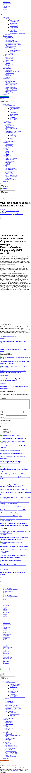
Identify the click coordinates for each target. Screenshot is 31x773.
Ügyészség (12, 30)
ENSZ (8, 63)
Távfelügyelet (9, 37)
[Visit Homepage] (4, 14)
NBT (4, 608)
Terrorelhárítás (13, 31)
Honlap (2, 417)
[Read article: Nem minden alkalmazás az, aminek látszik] (15, 542)
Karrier (8, 34)
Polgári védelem (14, 27)
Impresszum (6, 4)
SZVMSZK (6, 605)
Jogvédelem (9, 85)
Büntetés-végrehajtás (15, 20)
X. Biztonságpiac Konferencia (10, 589)
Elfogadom (3, 772)
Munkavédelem (10, 54)
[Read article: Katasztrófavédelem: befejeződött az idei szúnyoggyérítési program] (15, 375)
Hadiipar (5, 56)
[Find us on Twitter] (0, 13)
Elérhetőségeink (7, 3)
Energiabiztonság (10, 81)
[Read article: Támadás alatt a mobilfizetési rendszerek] (15, 560)
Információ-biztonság (15, 50)
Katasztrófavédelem (14, 21)
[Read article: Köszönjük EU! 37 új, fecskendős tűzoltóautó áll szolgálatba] (15, 383)
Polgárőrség (9, 70)
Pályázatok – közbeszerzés (13, 71)
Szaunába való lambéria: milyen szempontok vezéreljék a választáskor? (14, 502)
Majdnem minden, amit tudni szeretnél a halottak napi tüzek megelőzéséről (13, 371)
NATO (8, 65)
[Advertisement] (15, 307)
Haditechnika (9, 57)
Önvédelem (9, 91)
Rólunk (5, 7)
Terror (7, 67)
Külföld (5, 61)
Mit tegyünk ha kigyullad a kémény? (12, 454)
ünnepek (14, 336)
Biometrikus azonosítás (12, 41)
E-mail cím (2, 414)
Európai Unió (9, 64)
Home (1, 199)
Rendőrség (12, 28)
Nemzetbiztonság (14, 26)
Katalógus (5, 94)
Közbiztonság (6, 78)
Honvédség (6, 646)
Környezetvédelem (11, 87)
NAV (11, 24)
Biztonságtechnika (7, 36)
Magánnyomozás (10, 74)
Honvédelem (9, 58)
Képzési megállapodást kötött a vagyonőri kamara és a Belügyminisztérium (13, 485)
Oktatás (8, 77)
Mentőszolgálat (13, 23)
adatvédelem (15, 770)
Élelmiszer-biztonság (11, 83)
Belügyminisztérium (11, 19)
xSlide (17, 211)
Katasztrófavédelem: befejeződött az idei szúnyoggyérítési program (13, 379)
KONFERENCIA (4, 97)
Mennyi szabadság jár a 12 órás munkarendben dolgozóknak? (10, 462)
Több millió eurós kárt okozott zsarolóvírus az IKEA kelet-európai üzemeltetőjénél (15, 538)
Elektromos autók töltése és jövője (11, 516)
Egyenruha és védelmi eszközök (14, 44)
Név (1, 411)
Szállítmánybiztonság (11, 88)
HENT (5, 610)
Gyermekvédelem (10, 84)
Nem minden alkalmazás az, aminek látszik (14, 546)
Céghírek (8, 75)
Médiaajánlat (6, 6)
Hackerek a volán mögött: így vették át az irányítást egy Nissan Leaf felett (13, 556)
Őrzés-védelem (10, 73)
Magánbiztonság (7, 68)
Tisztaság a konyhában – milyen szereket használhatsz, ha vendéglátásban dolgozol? (14, 524)
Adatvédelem (6, 2)
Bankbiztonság (10, 40)
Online (11, 53)
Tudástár (5, 9)
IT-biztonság (9, 47)
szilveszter (9, 336)
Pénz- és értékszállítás (11, 90)
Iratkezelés (12, 51)
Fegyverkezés (9, 60)
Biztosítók (8, 80)
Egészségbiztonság (11, 46)
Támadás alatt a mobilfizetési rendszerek (13, 565)
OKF (5, 336)
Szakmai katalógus (8, 591)
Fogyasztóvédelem (11, 93)
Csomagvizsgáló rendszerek (13, 43)
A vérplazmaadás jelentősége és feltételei (13, 510)
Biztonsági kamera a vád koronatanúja (13, 438)
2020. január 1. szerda (5, 209)
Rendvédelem (6, 17)
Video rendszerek (10, 38)
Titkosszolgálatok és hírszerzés (17, 33)
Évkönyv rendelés (7, 588)
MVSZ (5, 607)
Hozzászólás (3, 398)
